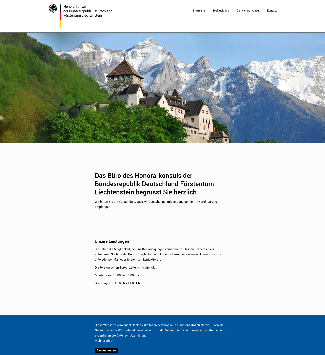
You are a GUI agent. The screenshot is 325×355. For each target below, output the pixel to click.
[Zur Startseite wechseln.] (80, 16)
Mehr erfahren (104, 341)
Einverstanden (106, 350)
